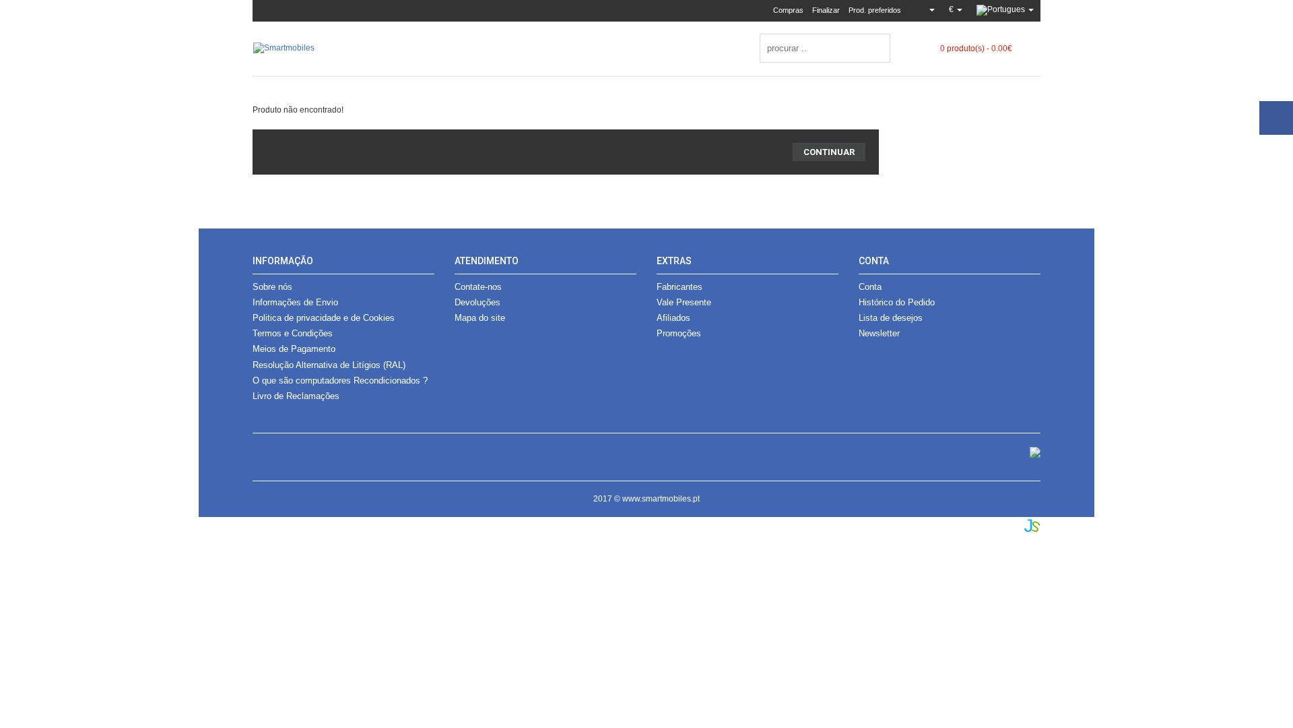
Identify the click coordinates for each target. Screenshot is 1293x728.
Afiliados (673, 318)
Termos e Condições (293, 333)
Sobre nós (272, 287)
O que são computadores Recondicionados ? (340, 380)
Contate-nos (478, 287)
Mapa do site (480, 318)
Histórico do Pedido (897, 302)
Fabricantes (679, 287)
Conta (870, 287)
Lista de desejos (891, 318)
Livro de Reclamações (296, 396)
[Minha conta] (927, 9)
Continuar (829, 152)
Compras (788, 10)
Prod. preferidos (875, 10)
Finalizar (826, 10)
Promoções (679, 333)
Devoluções (477, 302)
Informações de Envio (295, 302)
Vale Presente (684, 302)
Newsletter (879, 333)
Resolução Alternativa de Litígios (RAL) (329, 365)
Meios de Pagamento (294, 349)
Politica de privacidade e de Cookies (324, 318)
